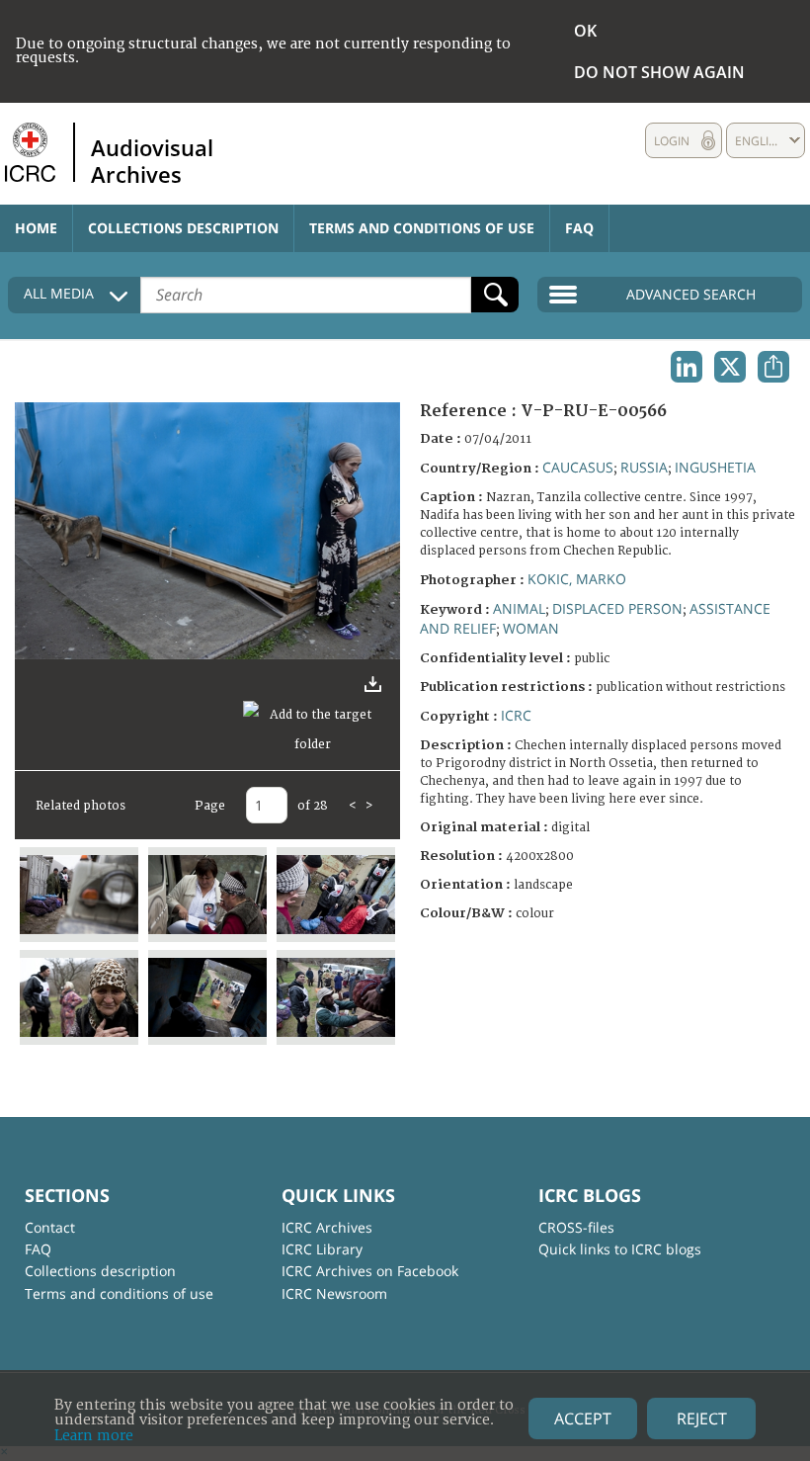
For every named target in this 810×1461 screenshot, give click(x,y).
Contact (50, 1227)
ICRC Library (322, 1249)
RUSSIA (644, 467)
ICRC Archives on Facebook (370, 1270)
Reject (702, 1418)
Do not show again (659, 72)
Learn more (93, 1435)
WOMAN (531, 628)
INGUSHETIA (715, 467)
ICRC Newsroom (334, 1293)
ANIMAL (519, 608)
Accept (582, 1418)
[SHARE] (773, 367)
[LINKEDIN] (686, 367)
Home (36, 227)
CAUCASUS (577, 467)
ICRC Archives (327, 1227)
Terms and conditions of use (421, 227)
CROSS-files (576, 1227)
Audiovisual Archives (152, 160)
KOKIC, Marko (576, 578)
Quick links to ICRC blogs (619, 1249)
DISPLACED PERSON (617, 608)
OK (585, 31)
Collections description (183, 227)
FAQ (579, 227)
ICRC (516, 715)
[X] (730, 367)
